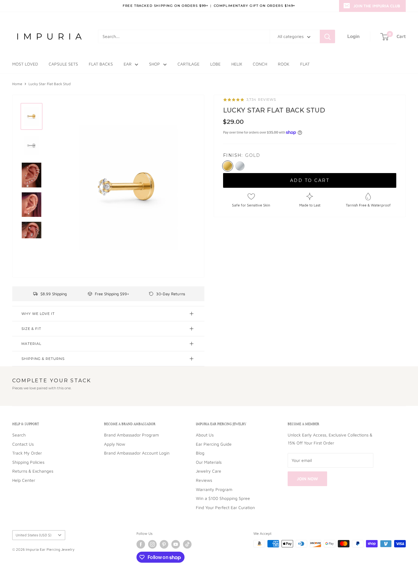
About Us (205, 434)
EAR (128, 63)
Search (19, 434)
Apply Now (114, 444)
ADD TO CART (310, 180)
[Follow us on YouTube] (175, 544)
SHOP (154, 63)
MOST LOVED (25, 63)
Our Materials (209, 462)
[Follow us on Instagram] (152, 544)
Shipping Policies (28, 462)
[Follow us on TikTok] (187, 544)
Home (17, 83)
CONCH (260, 63)
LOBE (215, 63)
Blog (200, 452)
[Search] (327, 36)
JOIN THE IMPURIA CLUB (376, 5)
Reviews (204, 480)
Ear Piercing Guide (214, 444)
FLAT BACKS (101, 63)
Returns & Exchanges (32, 471)
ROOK (283, 63)
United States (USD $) (33, 535)
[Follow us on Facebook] (140, 544)
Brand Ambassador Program (131, 434)
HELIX (236, 63)
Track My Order (27, 452)
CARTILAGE (188, 63)
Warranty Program (214, 489)
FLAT (305, 63)
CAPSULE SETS (63, 63)
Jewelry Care (208, 471)
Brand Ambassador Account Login (137, 452)
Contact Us (23, 444)
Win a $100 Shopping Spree (223, 498)
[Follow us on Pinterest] (164, 544)
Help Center (23, 480)
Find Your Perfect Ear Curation (225, 507)
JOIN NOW (307, 478)
